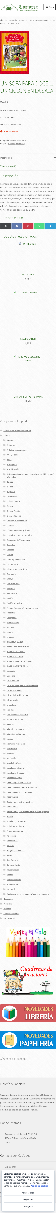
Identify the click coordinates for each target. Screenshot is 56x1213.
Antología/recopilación (17, 450)
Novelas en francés (15, 773)
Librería (13, 20)
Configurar (28, 1206)
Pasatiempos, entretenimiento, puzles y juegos (28, 811)
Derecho (10, 549)
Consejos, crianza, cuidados (19, 535)
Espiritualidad (13, 583)
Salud (9, 855)
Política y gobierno (15, 826)
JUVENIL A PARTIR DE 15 (17, 666)
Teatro (10, 874)
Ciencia (10, 506)
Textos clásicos (14, 879)
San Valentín (12, 860)
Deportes (11, 545)
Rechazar (28, 1199)
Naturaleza (12, 748)
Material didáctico (15, 719)
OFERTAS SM (12, 797)
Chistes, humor (13, 501)
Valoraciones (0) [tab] (8, 166)
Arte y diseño (12, 454)
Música (10, 739)
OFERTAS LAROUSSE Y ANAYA (19, 792)
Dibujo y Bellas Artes (16, 559)
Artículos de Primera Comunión (17, 430)
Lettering (11, 676)
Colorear (10, 525)
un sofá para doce (16, 143)
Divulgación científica (17, 569)
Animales (11, 445)
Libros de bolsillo (14, 690)
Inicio (6, 20)
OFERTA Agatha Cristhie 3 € (19, 782)
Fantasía (11, 588)
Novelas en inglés (14, 777)
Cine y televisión (14, 516)
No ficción (11, 758)
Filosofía (11, 612)
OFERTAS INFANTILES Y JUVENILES (22, 787)
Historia (10, 627)
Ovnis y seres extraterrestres (20, 802)
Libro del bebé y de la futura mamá (22, 685)
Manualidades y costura (17, 714)
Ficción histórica (14, 603)
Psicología (11, 836)
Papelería (7, 903)
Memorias (11, 724)
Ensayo (10, 578)
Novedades (8, 899)
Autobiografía (13, 469)
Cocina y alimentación (17, 520)
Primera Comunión (15, 831)
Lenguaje (11, 671)
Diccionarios (12, 564)
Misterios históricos (16, 734)
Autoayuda (12, 464)
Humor (10, 632)
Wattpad (11, 889)
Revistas (7, 908)
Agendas (11, 440)
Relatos (10, 845)
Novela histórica (14, 763)
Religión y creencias (16, 850)
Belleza (10, 482)
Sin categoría (9, 918)
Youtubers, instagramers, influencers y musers (28, 894)
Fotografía (12, 617)
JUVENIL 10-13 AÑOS (16, 651)
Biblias (10, 486)
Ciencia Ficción (13, 511)
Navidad (10, 753)
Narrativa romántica (16, 743)
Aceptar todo (28, 1192)
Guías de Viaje (13, 622)
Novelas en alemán (15, 768)
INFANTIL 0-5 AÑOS (15, 642)
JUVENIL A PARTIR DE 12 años (19, 661)
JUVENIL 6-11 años (26, 20)
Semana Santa (13, 865)
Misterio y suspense (15, 729)
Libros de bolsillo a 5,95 (17, 695)
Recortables (12, 840)
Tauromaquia (13, 869)
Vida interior (12, 884)
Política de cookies (39, 1186)
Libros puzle (12, 700)
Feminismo (12, 593)
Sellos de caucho (11, 913)
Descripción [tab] (6, 157)
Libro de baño (13, 680)
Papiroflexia (12, 806)
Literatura (11, 705)
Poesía (10, 816)
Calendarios (12, 496)
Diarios (10, 554)
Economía (11, 574)
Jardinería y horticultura (18, 646)
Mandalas (11, 710)
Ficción (10, 598)
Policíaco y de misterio (17, 821)
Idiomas (10, 637)
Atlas (9, 459)
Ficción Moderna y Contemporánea (22, 608)
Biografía (11, 491)
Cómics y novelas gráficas (18, 530)
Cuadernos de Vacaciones (18, 540)
